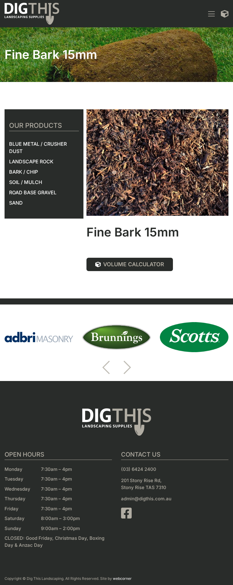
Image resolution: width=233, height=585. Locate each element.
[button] (105, 367)
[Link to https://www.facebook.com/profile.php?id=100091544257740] (171, 513)
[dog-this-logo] (32, 5)
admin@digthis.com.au (146, 499)
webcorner (122, 578)
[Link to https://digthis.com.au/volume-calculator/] (224, 14)
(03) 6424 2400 (138, 469)
